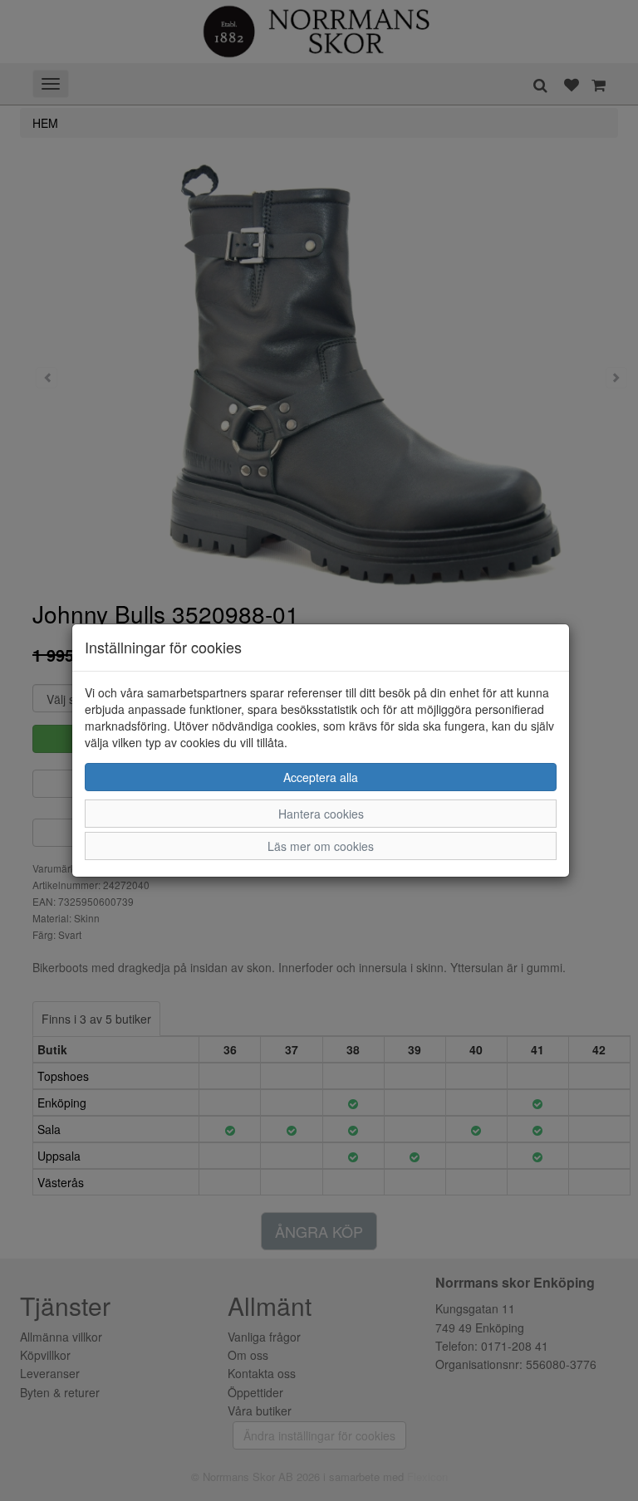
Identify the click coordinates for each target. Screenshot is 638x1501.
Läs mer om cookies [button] (320, 846)
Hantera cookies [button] (321, 813)
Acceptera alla (320, 777)
